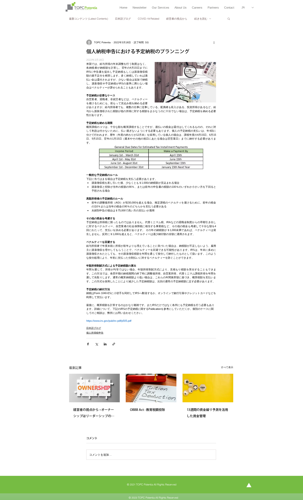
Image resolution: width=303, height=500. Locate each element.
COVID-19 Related (148, 18)
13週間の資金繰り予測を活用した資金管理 (207, 413)
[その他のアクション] (214, 42)
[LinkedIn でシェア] (105, 344)
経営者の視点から (176, 18)
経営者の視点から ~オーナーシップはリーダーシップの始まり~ (93, 413)
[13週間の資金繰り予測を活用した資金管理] (208, 388)
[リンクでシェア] (113, 344)
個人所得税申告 (94, 332)
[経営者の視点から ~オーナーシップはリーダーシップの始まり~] (94, 388)
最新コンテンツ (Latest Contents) (88, 18)
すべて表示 (227, 367)
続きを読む (200, 18)
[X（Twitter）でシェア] (96, 344)
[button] (228, 18)
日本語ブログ (123, 18)
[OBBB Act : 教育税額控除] (151, 388)
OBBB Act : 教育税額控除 (147, 409)
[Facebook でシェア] (88, 344)
